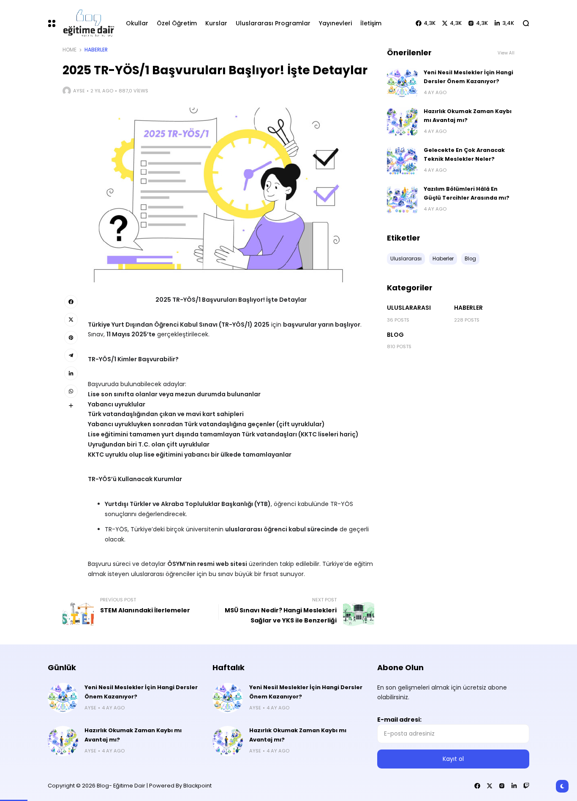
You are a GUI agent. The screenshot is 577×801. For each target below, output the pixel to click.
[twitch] (526, 786)
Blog (395, 334)
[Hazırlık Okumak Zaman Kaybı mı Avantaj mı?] (402, 122)
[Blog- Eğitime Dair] (87, 23)
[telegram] (71, 355)
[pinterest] (71, 337)
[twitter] (71, 319)
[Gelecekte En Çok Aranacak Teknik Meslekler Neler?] (402, 161)
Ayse (79, 90)
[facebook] (71, 301)
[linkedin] (71, 373)
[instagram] (502, 786)
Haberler (96, 49)
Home (69, 49)
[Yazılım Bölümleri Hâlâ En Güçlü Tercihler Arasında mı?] (402, 199)
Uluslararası (409, 307)
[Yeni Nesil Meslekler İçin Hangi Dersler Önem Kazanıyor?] (402, 83)
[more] (71, 405)
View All (506, 53)
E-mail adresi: (399, 719)
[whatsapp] (71, 391)
